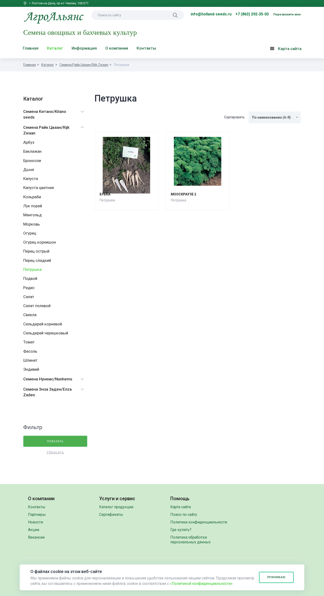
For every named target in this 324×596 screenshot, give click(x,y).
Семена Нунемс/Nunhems (47, 379)
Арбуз (28, 142)
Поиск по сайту (183, 514)
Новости (35, 522)
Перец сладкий (37, 260)
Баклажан (32, 151)
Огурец (29, 233)
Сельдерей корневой (42, 324)
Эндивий (31, 369)
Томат (29, 342)
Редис (29, 287)
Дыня (28, 169)
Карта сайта (287, 49)
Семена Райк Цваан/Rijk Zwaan (84, 65)
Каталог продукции (116, 507)
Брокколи (32, 160)
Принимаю (276, 577)
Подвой (30, 278)
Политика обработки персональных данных (190, 539)
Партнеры (37, 514)
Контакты (146, 48)
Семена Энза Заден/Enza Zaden (47, 392)
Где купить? (180, 529)
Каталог (55, 48)
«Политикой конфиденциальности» (201, 583)
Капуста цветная (38, 187)
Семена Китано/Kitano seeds (44, 114)
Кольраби (32, 196)
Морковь (31, 224)
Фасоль (30, 351)
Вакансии (36, 537)
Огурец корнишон (39, 242)
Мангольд (32, 215)
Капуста (30, 178)
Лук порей (32, 205)
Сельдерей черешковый (45, 333)
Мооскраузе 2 (183, 194)
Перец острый (36, 251)
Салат (28, 296)
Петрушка (32, 269)
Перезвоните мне (287, 14)
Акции (33, 529)
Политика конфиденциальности (198, 522)
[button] (275, 117)
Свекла (30, 314)
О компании (116, 48)
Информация (84, 48)
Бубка (105, 194)
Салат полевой (37, 305)
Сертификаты (111, 514)
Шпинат (30, 360)
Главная (30, 48)
